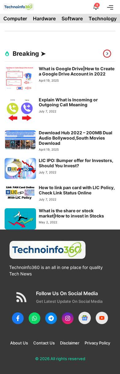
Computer (15, 18)
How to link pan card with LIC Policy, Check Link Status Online (77, 190)
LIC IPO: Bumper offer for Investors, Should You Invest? (76, 163)
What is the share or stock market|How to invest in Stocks (71, 213)
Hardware (44, 18)
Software (72, 18)
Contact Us (44, 342)
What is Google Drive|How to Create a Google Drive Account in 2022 (76, 71)
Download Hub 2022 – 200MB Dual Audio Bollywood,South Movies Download (75, 138)
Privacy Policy (97, 342)
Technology (103, 18)
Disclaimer (69, 342)
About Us (19, 342)
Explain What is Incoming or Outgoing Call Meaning (68, 102)
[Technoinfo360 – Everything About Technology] (18, 7)
